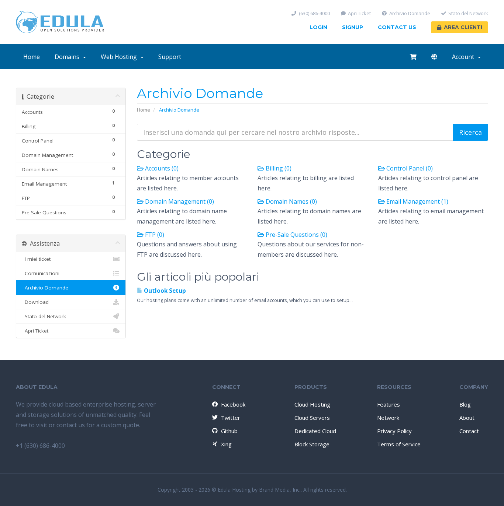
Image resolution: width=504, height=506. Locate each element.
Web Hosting (120, 57)
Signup (352, 27)
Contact (469, 431)
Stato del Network (468, 13)
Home (31, 57)
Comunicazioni (40, 273)
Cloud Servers (312, 417)
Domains (68, 57)
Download (35, 302)
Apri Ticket (359, 13)
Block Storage (311, 444)
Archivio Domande (409, 13)
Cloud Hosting (312, 404)
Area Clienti (463, 27)
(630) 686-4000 (314, 13)
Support (169, 57)
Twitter (230, 417)
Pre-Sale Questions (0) (295, 235)
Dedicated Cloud (315, 431)
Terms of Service (399, 444)
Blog (465, 404)
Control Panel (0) (409, 168)
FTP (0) (154, 235)
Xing (226, 444)
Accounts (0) (161, 168)
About (466, 417)
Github (229, 431)
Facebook (233, 404)
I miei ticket (36, 259)
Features (388, 404)
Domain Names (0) (290, 201)
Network (388, 417)
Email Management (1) (416, 201)
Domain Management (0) (179, 201)
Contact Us (397, 27)
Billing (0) (277, 168)
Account (464, 57)
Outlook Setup (164, 291)
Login (318, 27)
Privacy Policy (394, 431)
